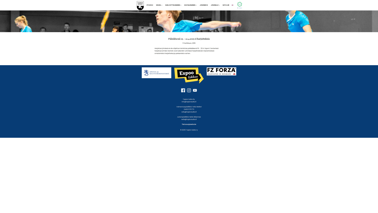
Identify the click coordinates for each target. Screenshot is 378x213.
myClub (226, 5)
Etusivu (150, 5)
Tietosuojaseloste (189, 124)
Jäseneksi (204, 5)
